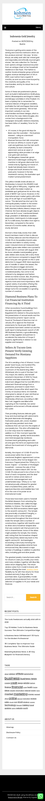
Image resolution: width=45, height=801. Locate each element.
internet (28, 690)
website (19, 708)
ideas (7, 690)
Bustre (22, 44)
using (14, 708)
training (25, 705)
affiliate (20, 673)
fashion (32, 683)
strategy (26, 702)
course (7, 683)
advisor (12, 674)
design (20, 683)
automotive (28, 674)
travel (31, 705)
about (7, 674)
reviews (33, 699)
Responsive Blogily (15, 797)
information (20, 691)
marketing (21, 694)
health (30, 687)
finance (8, 687)
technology (10, 705)
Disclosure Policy (13, 732)
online (13, 698)
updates (8, 708)
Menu (38, 27)
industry (12, 691)
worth (25, 708)
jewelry (33, 691)
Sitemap (10, 727)
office (6, 699)
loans (38, 691)
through (19, 705)
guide (25, 687)
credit (13, 682)
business (12, 678)
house (35, 687)
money (31, 694)
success (32, 702)
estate (26, 683)
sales (7, 702)
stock (20, 702)
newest (37, 694)
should (11, 702)
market (9, 694)
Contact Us (11, 737)
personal (20, 699)
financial (17, 687)
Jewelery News (32, 569)
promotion (26, 699)
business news (28, 678)
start (15, 702)
